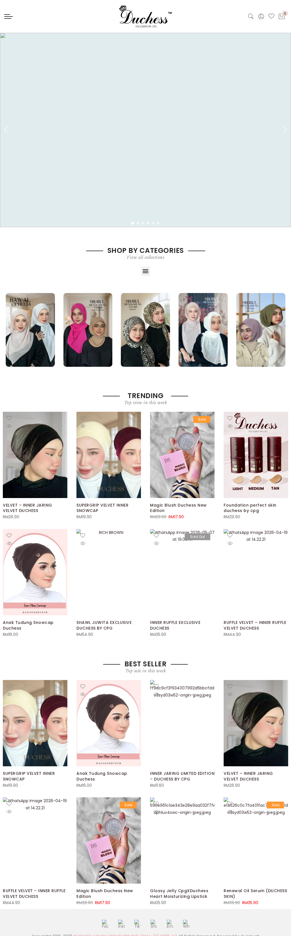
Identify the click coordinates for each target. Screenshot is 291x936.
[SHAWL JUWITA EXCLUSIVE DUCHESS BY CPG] (108, 572)
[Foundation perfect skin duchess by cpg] (256, 455)
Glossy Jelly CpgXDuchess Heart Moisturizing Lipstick (179, 893)
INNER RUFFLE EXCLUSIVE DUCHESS (175, 625)
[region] (145, 130)
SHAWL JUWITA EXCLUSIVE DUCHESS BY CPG (104, 625)
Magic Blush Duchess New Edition (178, 508)
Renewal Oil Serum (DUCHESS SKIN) (255, 893)
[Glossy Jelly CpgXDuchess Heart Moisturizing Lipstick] (182, 840)
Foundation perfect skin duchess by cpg (250, 508)
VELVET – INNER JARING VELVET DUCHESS (27, 508)
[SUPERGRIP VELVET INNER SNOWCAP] (108, 455)
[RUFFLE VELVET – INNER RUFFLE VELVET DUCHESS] (256, 572)
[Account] (261, 16)
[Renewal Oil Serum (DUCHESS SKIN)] (256, 840)
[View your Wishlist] (271, 16)
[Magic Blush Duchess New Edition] (182, 455)
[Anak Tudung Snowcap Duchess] (35, 572)
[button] (6, 129)
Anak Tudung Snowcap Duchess (28, 625)
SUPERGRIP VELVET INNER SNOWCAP (102, 508)
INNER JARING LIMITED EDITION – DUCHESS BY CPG (182, 776)
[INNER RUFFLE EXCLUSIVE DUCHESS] (182, 572)
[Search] (251, 16)
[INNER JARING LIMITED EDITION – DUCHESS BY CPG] (182, 723)
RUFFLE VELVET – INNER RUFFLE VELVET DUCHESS (255, 625)
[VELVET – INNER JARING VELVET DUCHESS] (35, 455)
